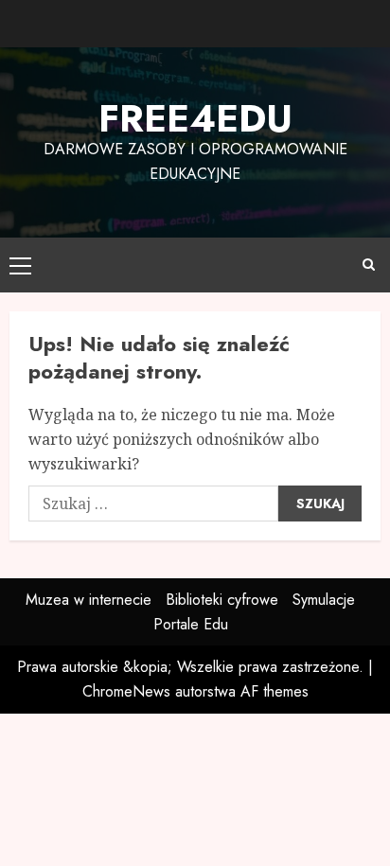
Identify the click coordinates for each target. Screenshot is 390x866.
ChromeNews (126, 691)
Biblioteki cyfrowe (222, 599)
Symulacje (323, 599)
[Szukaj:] (153, 503)
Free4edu (195, 118)
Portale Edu (190, 624)
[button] (20, 265)
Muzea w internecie (88, 599)
